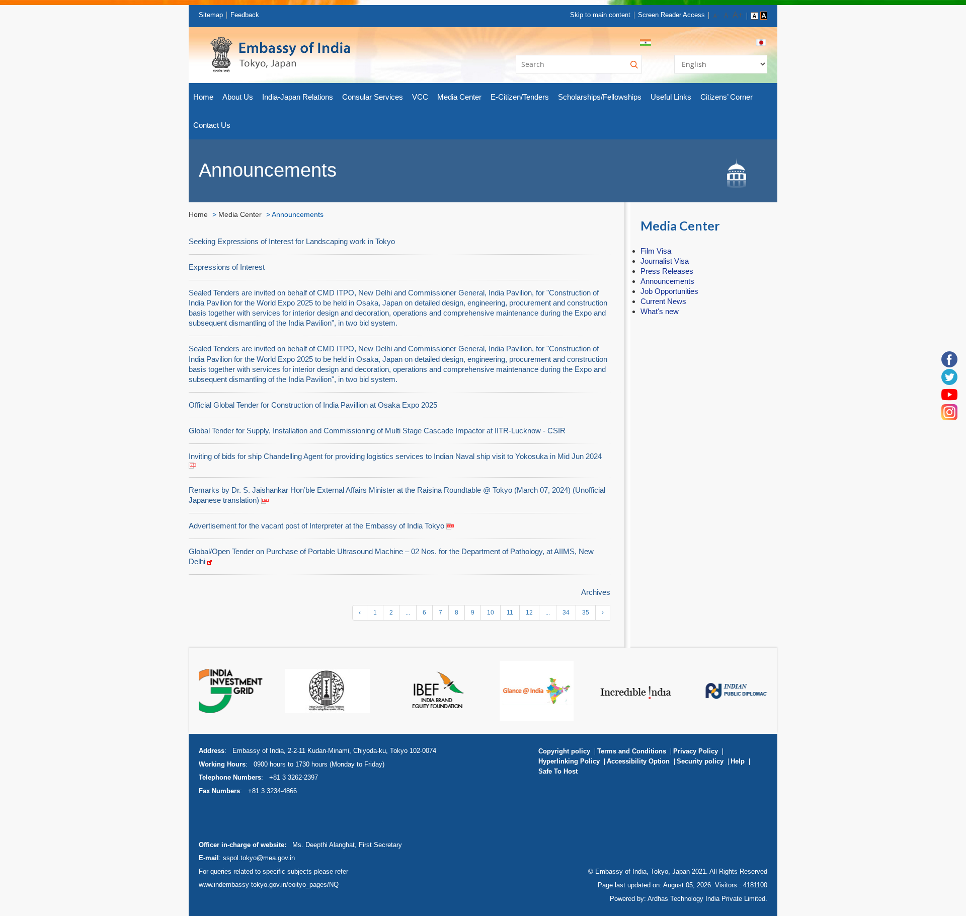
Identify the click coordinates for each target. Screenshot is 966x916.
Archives (595, 592)
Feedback (244, 15)
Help (738, 761)
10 (490, 612)
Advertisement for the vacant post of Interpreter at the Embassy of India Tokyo (317, 525)
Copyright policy (564, 751)
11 (510, 612)
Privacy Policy (695, 751)
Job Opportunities (669, 291)
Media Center (459, 97)
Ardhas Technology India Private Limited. (707, 898)
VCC (420, 97)
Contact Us (211, 125)
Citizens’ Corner (726, 97)
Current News (663, 301)
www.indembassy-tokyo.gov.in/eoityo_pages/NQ (269, 884)
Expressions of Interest (227, 267)
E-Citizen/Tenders (520, 97)
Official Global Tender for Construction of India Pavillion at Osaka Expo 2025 (313, 405)
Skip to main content (600, 15)
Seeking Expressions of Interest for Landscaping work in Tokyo (292, 241)
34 (566, 612)
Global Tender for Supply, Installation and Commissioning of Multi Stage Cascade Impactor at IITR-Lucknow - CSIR (377, 430)
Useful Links (671, 97)
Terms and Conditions (631, 751)
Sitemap (211, 15)
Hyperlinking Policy (569, 761)
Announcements (667, 281)
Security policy (700, 761)
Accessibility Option (638, 761)
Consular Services (372, 97)
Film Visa (655, 251)
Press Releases (666, 271)
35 (585, 612)
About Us (237, 97)
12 (529, 612)
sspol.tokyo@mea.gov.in (259, 858)
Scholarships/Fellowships (599, 97)
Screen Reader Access (671, 15)
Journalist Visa (664, 261)
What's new (659, 311)
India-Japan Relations (297, 97)
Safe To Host (558, 771)
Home (203, 97)
